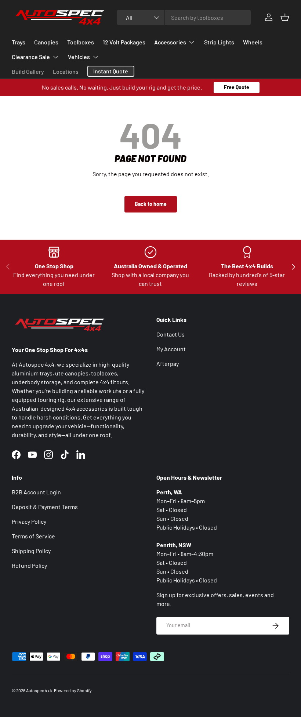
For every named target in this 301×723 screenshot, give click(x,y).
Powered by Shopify (73, 690)
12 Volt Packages (124, 42)
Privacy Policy (29, 521)
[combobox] (184, 17)
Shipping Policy (31, 550)
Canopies (46, 42)
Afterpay (167, 363)
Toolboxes (80, 42)
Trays (18, 42)
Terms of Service (33, 536)
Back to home (151, 204)
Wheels (252, 42)
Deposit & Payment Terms (45, 506)
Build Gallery (28, 71)
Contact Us (170, 334)
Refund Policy (29, 565)
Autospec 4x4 (39, 690)
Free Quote (236, 87)
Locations (66, 71)
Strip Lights (219, 42)
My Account (171, 348)
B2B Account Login (36, 491)
